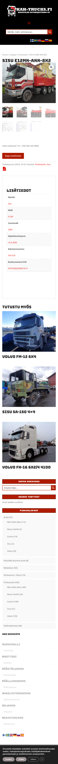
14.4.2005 (12, 242)
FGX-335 (11, 255)
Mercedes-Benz (14, 522)
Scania (10, 536)
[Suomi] (32, 40)
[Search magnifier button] (49, 32)
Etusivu (5, 54)
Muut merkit (13, 529)
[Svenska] (36, 40)
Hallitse (33, 759)
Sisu (49, 164)
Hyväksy (8, 759)
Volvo (9, 551)
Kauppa (13, 54)
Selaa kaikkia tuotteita (12, 502)
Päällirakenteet (11, 625)
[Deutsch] (43, 40)
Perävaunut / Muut (12, 575)
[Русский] (47, 40)
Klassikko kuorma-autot (15, 560)
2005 (10, 229)
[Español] (50, 40)
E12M (10, 216)
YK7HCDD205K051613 (18, 268)
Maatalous (9, 567)
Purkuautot (23, 54)
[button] (51, 67)
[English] (39, 40)
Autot (6, 517)
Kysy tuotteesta (13, 155)
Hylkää (21, 759)
